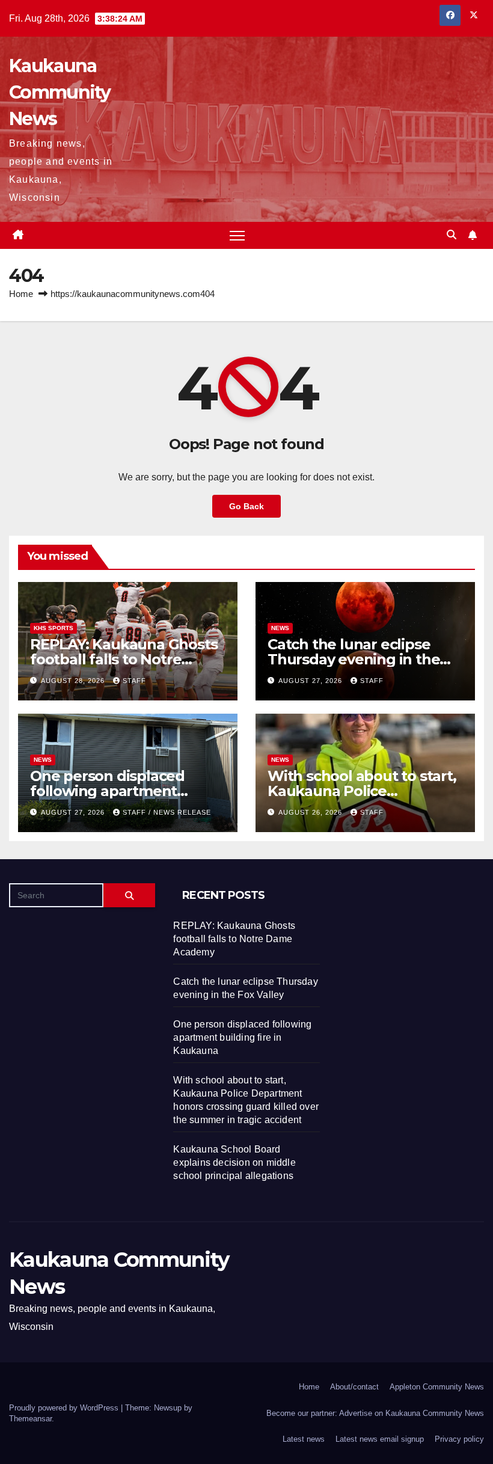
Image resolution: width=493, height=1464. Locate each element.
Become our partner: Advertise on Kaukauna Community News (375, 1413)
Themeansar (30, 1418)
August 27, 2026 (311, 680)
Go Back (246, 506)
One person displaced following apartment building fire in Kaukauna (119, 791)
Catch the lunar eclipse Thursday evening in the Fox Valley (353, 659)
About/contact (354, 1386)
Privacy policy (459, 1439)
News (280, 628)
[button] (451, 235)
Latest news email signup (379, 1439)
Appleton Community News (437, 1386)
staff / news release (167, 812)
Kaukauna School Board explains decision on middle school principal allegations (234, 1162)
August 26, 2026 (311, 812)
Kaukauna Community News (60, 92)
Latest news (304, 1439)
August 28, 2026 (74, 680)
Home (21, 294)
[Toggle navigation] (237, 235)
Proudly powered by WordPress (65, 1407)
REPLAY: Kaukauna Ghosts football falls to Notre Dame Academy (123, 659)
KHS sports (53, 628)
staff (134, 680)
